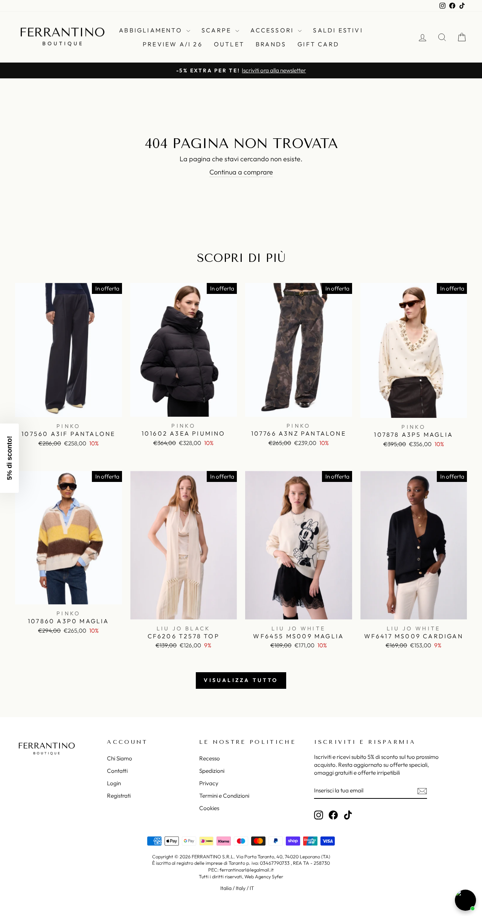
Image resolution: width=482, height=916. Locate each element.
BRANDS (271, 44)
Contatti (117, 770)
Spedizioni (211, 770)
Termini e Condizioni (224, 795)
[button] (9, 458)
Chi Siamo (119, 758)
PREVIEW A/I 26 (173, 44)
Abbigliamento (152, 30)
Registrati (119, 795)
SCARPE (217, 30)
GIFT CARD (318, 44)
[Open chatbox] (465, 900)
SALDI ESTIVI (338, 30)
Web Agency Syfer (263, 876)
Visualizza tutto (241, 680)
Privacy (208, 783)
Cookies (209, 808)
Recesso (209, 758)
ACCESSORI (273, 30)
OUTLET (229, 44)
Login (114, 783)
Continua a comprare (241, 172)
